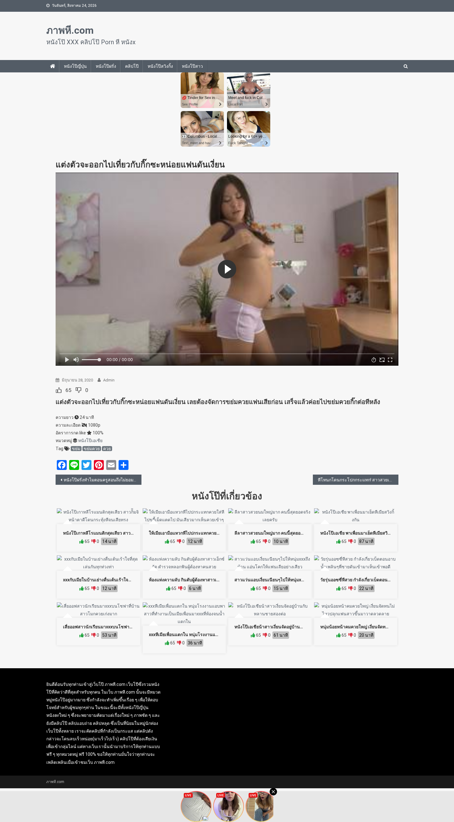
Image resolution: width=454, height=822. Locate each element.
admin (109, 380)
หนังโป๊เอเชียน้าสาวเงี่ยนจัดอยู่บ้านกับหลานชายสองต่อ (285, 626)
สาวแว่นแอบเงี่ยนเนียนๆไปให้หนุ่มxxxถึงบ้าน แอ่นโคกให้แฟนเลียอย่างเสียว (304, 579)
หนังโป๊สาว (192, 66)
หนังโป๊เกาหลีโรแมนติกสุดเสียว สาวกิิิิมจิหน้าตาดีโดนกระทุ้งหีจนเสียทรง (130, 533)
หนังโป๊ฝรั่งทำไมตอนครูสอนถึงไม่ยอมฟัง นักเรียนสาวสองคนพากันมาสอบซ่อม (102, 479)
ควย (107, 448)
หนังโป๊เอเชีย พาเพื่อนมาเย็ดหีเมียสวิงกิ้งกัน (360, 533)
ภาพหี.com (70, 30)
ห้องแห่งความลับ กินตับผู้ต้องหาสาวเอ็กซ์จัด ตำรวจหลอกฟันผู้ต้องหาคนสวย (219, 579)
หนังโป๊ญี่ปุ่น (75, 66)
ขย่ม (76, 448)
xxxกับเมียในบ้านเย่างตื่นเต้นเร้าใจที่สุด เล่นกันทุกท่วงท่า (115, 579)
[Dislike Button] (78, 390)
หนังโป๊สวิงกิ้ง (160, 66)
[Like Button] (59, 390)
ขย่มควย (92, 448)
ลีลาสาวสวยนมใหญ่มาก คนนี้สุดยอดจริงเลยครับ (279, 533)
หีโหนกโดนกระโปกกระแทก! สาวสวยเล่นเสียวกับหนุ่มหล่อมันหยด (358, 479)
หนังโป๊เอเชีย (90, 440)
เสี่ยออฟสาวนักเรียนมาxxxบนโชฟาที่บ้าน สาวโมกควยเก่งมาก (121, 626)
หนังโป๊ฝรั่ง (106, 66)
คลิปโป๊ (132, 66)
